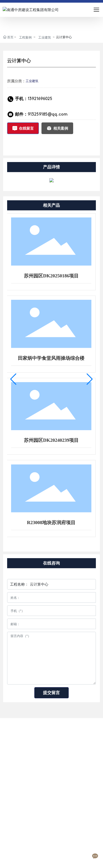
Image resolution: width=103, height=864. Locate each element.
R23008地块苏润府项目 (51, 522)
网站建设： (50, 853)
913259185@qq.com (48, 114)
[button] (13, 379)
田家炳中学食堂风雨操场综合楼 (51, 358)
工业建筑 (44, 37)
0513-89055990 (30, 806)
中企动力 (67, 853)
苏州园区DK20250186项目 (51, 275)
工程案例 (25, 37)
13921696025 (33, 99)
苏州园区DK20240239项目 (51, 440)
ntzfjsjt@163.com (31, 821)
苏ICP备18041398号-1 (18, 855)
